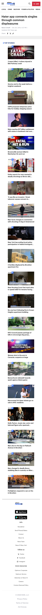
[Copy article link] (13, 33)
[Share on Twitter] (10, 33)
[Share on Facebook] (7, 33)
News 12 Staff (6, 27)
